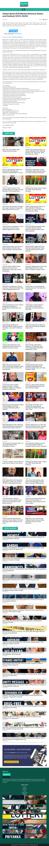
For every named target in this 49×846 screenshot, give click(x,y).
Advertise (24, 788)
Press (24, 786)
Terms (24, 791)
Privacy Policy (24, 792)
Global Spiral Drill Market (8, 39)
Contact (24, 789)
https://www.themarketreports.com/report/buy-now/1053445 (31, 69)
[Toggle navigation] (23, 9)
